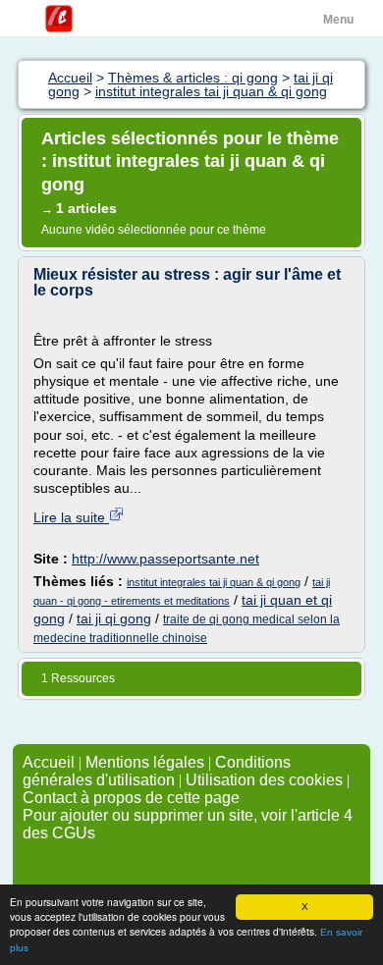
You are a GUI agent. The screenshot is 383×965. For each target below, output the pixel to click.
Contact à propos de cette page (131, 797)
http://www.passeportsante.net (165, 558)
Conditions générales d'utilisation (157, 771)
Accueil (49, 762)
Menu (338, 20)
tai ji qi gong (114, 618)
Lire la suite (71, 517)
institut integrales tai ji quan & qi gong (214, 582)
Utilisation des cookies (264, 780)
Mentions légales (144, 762)
